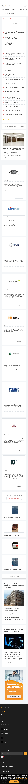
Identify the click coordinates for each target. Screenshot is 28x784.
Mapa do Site (4, 718)
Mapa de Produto (5, 721)
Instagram (6, 742)
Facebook (6, 729)
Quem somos (4, 714)
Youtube (6, 733)
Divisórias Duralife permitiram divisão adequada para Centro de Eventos (13, 148)
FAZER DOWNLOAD (14, 498)
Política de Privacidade (21, 778)
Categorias (6, 19)
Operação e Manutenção (8, 771)
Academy (20, 9)
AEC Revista (13, 9)
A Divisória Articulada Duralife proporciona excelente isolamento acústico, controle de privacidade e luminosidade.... (12, 154)
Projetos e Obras (6, 762)
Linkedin (6, 738)
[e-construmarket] (6, 757)
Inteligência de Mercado (8, 766)
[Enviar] (25, 753)
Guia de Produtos (5, 9)
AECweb (4, 13)
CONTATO (19, 196)
